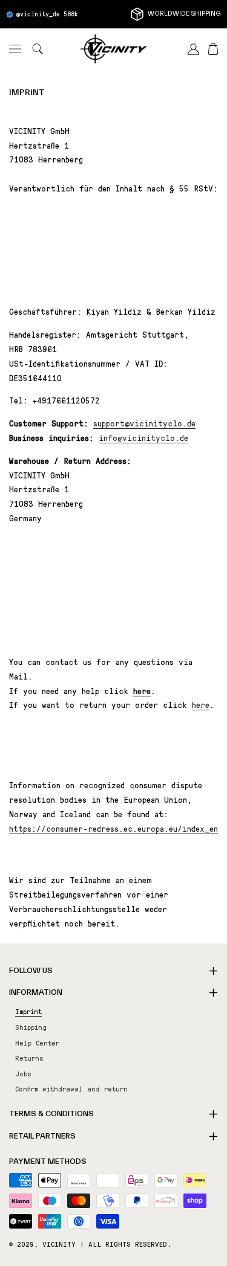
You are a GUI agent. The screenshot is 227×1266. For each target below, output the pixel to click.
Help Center (37, 1042)
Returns (29, 1057)
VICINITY (59, 1243)
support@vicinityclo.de (144, 422)
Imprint (27, 92)
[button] (15, 49)
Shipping (31, 1027)
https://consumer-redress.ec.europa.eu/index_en (113, 828)
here (200, 704)
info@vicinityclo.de (143, 437)
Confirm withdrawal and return (71, 1088)
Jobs (23, 1073)
